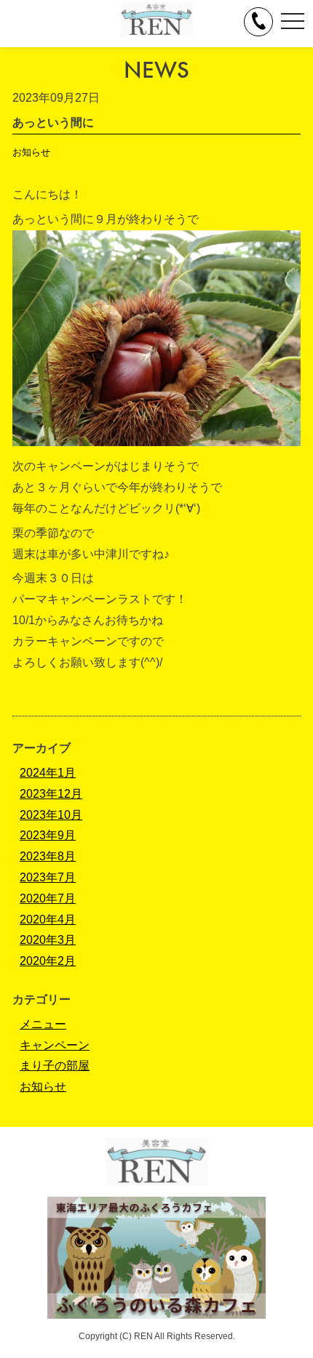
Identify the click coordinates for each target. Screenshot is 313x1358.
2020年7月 (48, 898)
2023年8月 (48, 856)
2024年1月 (48, 773)
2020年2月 (48, 961)
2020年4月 (48, 919)
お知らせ (31, 152)
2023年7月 (48, 877)
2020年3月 (48, 940)
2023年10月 (51, 815)
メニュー (43, 1024)
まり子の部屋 (55, 1065)
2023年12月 (51, 794)
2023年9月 (48, 835)
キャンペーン (55, 1045)
